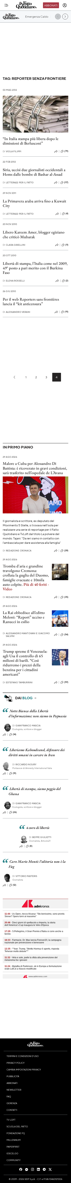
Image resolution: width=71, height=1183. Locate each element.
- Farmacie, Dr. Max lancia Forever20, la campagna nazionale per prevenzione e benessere (33, 941)
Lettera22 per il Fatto (18, 182)
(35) (66, 597)
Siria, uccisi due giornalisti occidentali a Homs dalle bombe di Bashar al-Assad (34, 172)
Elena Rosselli (14, 280)
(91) (66, 311)
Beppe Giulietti (40, 837)
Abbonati (51, 5)
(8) (30, 846)
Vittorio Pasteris (24, 876)
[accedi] (64, 5)
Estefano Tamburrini (18, 682)
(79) (66, 151)
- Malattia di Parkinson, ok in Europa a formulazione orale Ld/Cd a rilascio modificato (33, 967)
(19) (14, 773)
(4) (67, 213)
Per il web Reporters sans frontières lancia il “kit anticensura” (31, 301)
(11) (66, 245)
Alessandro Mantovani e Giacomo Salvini (26, 634)
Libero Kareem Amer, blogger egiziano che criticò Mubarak (33, 234)
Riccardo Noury (24, 764)
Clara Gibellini (14, 245)
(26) (15, 812)
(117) (66, 182)
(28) (66, 550)
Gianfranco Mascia (26, 725)
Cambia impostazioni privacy (24, 1069)
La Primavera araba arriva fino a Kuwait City (34, 203)
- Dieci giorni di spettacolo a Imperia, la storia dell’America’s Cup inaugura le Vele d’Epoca (30, 923)
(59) (66, 682)
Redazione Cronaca (17, 550)
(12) (14, 885)
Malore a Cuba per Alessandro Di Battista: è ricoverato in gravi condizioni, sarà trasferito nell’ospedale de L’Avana (35, 468)
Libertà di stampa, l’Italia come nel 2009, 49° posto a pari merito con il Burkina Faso (35, 268)
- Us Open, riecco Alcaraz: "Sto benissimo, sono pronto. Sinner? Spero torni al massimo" (35, 915)
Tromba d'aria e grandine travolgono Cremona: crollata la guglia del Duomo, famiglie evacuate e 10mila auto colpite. (26, 577)
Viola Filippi (12, 151)
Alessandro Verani (16, 312)
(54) (66, 634)
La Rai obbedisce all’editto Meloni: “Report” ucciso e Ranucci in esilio (24, 617)
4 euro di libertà (38, 827)
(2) (67, 280)
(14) (14, 734)
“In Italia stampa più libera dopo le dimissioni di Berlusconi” (30, 141)
